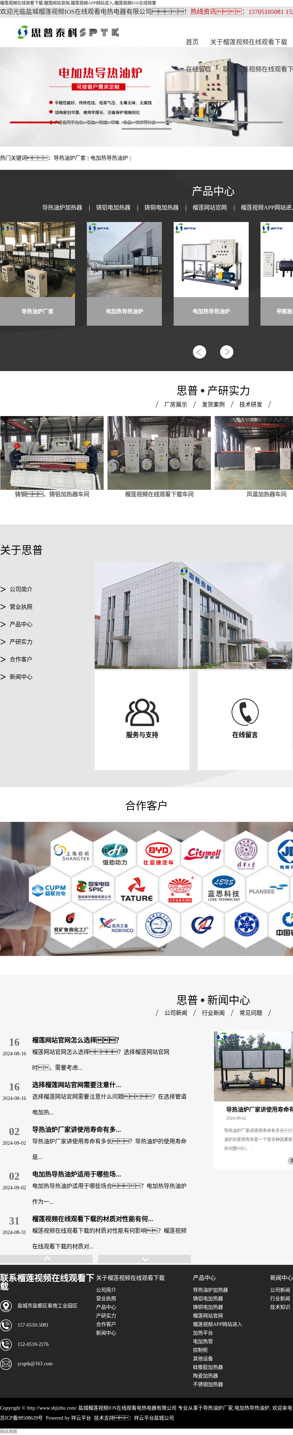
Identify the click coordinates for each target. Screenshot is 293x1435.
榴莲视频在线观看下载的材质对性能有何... (92, 1174)
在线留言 (199, 69)
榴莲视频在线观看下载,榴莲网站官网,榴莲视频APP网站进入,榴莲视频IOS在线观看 (78, 3)
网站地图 (8, 1431)
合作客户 (21, 659)
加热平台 (203, 1333)
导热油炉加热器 (62, 207)
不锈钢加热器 (208, 1384)
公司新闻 (280, 1290)
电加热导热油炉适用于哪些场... (76, 1129)
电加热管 (203, 1341)
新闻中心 (21, 677)
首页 (192, 42)
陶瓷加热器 (205, 1376)
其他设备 (203, 1358)
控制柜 (200, 1350)
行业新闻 (280, 1298)
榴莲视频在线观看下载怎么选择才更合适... (92, 1219)
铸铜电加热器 (161, 207)
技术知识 (280, 1307)
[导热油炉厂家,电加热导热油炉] (146, 97)
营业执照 (21, 607)
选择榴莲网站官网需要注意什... (76, 1040)
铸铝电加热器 (113, 207)
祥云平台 (81, 1418)
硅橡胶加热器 (208, 1367)
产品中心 (21, 624)
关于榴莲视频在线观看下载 (248, 42)
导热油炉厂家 (70, 158)
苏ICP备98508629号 (21, 1418)
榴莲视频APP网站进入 (217, 1324)
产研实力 (21, 642)
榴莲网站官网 (210, 207)
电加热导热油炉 (109, 158)
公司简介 (21, 589)
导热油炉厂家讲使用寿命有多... (76, 1085)
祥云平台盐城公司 (154, 1418)
